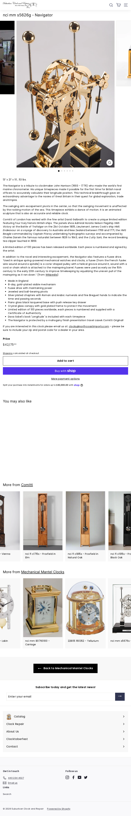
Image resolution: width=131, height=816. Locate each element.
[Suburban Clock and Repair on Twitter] (86, 777)
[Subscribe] (120, 697)
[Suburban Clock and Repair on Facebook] (73, 777)
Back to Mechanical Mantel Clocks (68, 668)
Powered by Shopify (58, 808)
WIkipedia (51, 274)
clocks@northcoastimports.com (89, 326)
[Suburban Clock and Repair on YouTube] (79, 777)
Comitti (27, 485)
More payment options (65, 378)
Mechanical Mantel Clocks (42, 572)
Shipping (8, 353)
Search (7, 794)
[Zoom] (109, 162)
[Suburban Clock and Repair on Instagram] (67, 777)
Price (6, 339)
